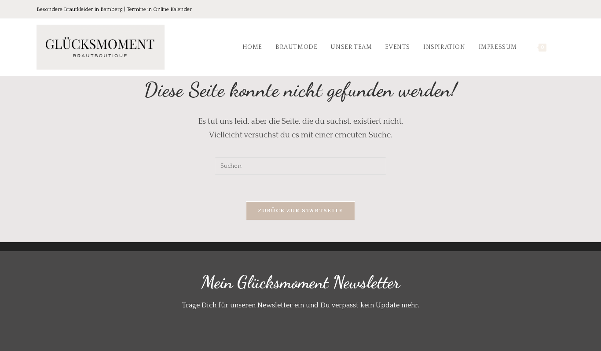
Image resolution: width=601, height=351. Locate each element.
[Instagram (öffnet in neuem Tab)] (548, 10)
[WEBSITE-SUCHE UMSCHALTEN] (562, 47)
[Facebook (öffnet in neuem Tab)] (524, 10)
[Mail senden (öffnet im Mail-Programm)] (559, 10)
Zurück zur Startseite (300, 210)
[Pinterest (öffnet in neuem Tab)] (536, 10)
